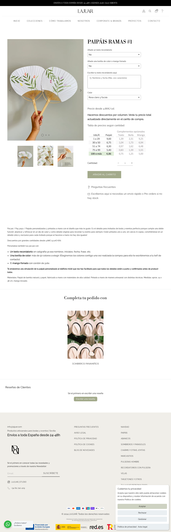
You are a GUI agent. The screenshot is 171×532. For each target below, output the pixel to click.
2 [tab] (46, 135)
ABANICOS (125, 438)
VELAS (124, 473)
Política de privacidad (127, 527)
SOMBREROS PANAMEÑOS (85, 363)
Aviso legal (142, 527)
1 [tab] (42, 135)
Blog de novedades (84, 450)
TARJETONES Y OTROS (131, 479)
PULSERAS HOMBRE (130, 462)
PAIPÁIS (124, 433)
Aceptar (142, 506)
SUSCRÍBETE (50, 473)
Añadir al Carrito (104, 174)
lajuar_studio (18, 482)
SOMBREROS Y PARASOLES (133, 444)
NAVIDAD (125, 427)
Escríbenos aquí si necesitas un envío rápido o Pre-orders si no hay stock (125, 195)
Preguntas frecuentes (103, 187)
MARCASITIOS (127, 456)
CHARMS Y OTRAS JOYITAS (133, 450)
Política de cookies (84, 444)
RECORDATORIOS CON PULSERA (136, 468)
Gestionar (142, 519)
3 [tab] (49, 135)
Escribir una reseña (85, 399)
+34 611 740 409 (18, 488)
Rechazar (142, 513)
